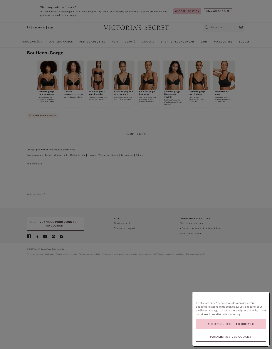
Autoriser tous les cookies (231, 324)
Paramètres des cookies (231, 336)
